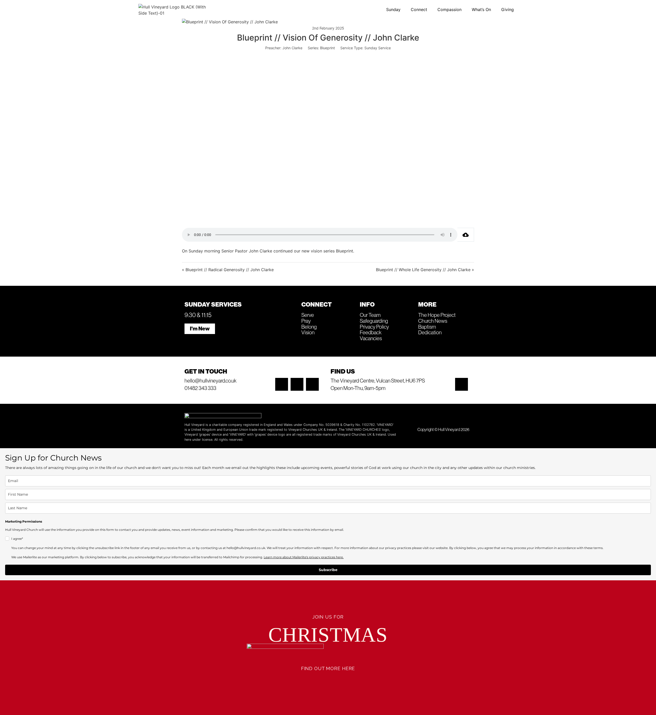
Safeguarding (374, 320)
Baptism (427, 326)
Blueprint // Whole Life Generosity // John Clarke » (425, 269)
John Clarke (292, 48)
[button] (394, 9)
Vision (307, 332)
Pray (306, 320)
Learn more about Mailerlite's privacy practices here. (304, 557)
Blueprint (327, 48)
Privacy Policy (374, 326)
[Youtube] (312, 384)
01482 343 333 (200, 388)
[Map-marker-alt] (461, 384)
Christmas (328, 634)
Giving (507, 9)
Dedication (430, 332)
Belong (309, 326)
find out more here (328, 668)
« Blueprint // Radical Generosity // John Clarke (228, 269)
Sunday (393, 9)
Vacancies (371, 338)
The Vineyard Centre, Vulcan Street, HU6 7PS (378, 380)
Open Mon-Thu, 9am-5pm (358, 388)
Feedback (371, 332)
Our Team (370, 314)
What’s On (481, 9)
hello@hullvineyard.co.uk (210, 380)
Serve (307, 314)
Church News (432, 320)
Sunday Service (377, 48)
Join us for (328, 617)
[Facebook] (297, 384)
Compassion (449, 9)
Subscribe (328, 569)
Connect (419, 9)
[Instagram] (281, 384)
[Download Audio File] (465, 235)
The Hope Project (437, 314)
